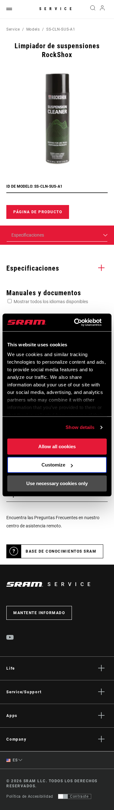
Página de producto (37, 212)
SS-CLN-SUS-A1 (60, 29)
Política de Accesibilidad (29, 796)
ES (15, 760)
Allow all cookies (57, 446)
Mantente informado (39, 613)
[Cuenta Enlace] (102, 9)
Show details (80, 427)
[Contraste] (63, 796)
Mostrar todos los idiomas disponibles (51, 301)
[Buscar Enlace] (92, 9)
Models (33, 29)
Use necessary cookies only (57, 483)
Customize (53, 464)
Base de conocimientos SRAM (61, 551)
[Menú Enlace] (9, 9)
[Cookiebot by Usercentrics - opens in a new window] (76, 322)
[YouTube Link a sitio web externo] (10, 638)
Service (57, 9)
